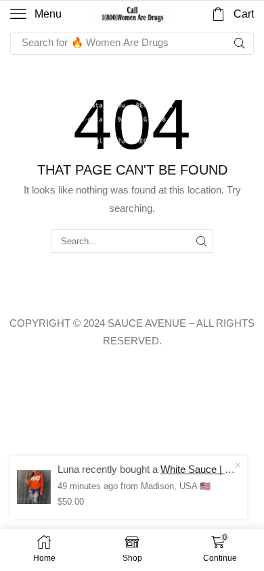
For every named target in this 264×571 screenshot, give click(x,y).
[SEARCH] (201, 240)
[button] (36, 14)
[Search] (239, 43)
